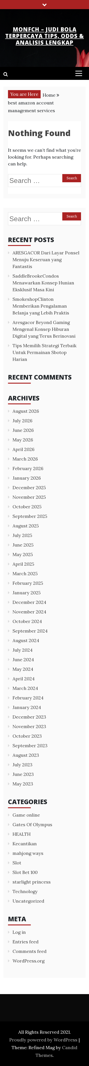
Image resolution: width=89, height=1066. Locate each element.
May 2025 (23, 554)
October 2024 (27, 621)
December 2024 (29, 602)
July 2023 (22, 764)
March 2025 (25, 573)
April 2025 (23, 564)
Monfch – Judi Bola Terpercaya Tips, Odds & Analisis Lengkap (44, 35)
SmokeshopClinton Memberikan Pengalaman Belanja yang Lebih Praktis (41, 306)
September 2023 (30, 745)
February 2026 (28, 468)
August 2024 (26, 640)
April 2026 (23, 449)
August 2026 (26, 411)
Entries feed (26, 941)
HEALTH (22, 834)
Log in (19, 932)
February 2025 (28, 583)
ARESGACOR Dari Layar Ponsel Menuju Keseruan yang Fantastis (46, 259)
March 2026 (25, 459)
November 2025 (29, 497)
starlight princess (32, 882)
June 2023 (23, 774)
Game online (26, 815)
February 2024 (28, 698)
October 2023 (27, 736)
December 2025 (29, 487)
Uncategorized (28, 901)
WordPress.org (28, 961)
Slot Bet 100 (25, 872)
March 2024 (25, 688)
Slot (17, 863)
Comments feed (30, 951)
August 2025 (26, 526)
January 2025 (27, 592)
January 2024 (27, 707)
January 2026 (27, 478)
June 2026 (23, 430)
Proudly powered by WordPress (44, 1040)
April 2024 (24, 678)
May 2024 (23, 669)
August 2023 (26, 755)
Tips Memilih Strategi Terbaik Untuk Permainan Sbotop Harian (44, 352)
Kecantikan (25, 843)
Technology (25, 891)
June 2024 (23, 659)
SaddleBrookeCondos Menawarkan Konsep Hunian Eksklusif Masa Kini (43, 282)
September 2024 (30, 631)
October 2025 (27, 506)
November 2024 (29, 612)
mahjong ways (28, 853)
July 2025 (22, 535)
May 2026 (23, 440)
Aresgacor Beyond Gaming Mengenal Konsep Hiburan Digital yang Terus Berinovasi (44, 329)
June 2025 (23, 545)
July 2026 (22, 420)
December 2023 (29, 717)
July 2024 (23, 650)
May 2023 (23, 784)
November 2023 (29, 726)
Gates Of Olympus (32, 824)
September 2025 (30, 516)
